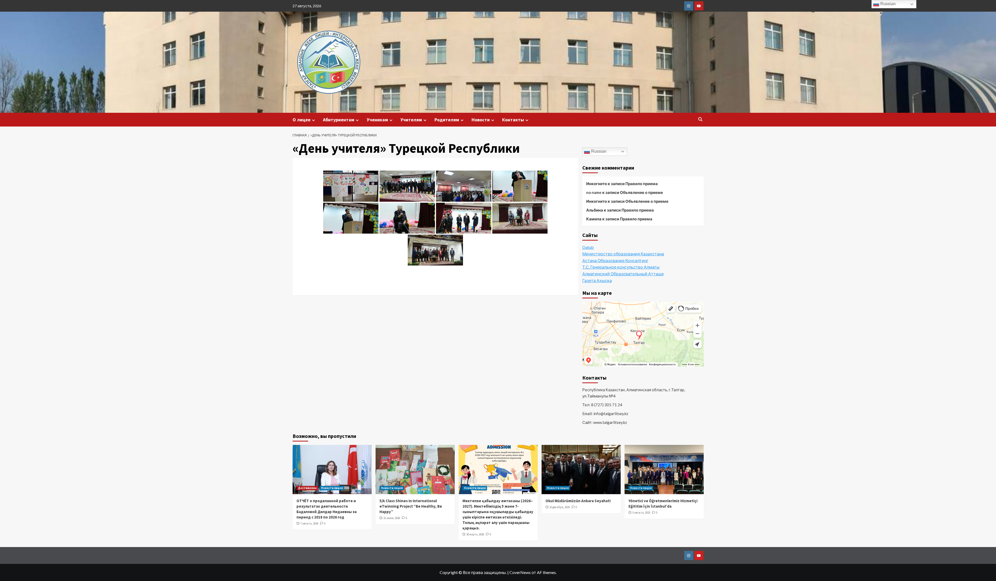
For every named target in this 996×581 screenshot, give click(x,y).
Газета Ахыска (597, 280)
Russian (598, 151)
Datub (588, 247)
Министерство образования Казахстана (623, 253)
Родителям (446, 120)
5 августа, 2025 (641, 512)
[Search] (700, 119)
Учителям (411, 120)
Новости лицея (332, 488)
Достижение (307, 488)
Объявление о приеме (641, 192)
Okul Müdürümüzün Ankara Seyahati (578, 500)
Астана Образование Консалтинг (615, 260)
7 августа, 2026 (309, 523)
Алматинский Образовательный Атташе (623, 273)
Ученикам (377, 120)
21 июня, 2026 (391, 518)
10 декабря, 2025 (559, 507)
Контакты (513, 120)
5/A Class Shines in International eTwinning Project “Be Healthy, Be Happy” (410, 506)
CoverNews (520, 572)
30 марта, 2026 (475, 534)
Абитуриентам (338, 120)
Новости (481, 120)
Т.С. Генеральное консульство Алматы (621, 266)
